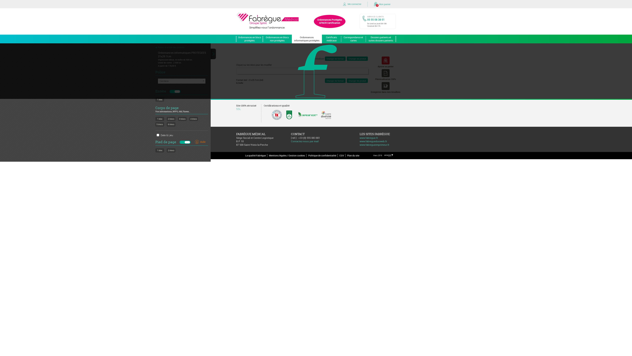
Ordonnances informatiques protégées (306, 39)
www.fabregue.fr (369, 137)
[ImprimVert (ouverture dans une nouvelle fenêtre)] (308, 114)
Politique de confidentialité (322, 155)
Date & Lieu (167, 135)
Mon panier (384, 4)
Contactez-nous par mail (305, 141)
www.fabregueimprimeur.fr (374, 144)
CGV (341, 155)
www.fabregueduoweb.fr (373, 141)
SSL (238, 109)
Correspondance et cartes (353, 39)
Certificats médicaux (331, 39)
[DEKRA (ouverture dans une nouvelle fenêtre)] (289, 114)
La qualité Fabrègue (255, 155)
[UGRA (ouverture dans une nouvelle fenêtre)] (277, 114)
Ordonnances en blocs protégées (249, 39)
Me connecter (354, 4)
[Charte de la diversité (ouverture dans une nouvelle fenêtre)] (326, 114)
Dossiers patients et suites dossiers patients (381, 39)
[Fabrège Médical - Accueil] (268, 20)
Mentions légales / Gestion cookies (287, 155)
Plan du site (353, 155)
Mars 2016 (377, 155)
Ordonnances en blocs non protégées (277, 39)
